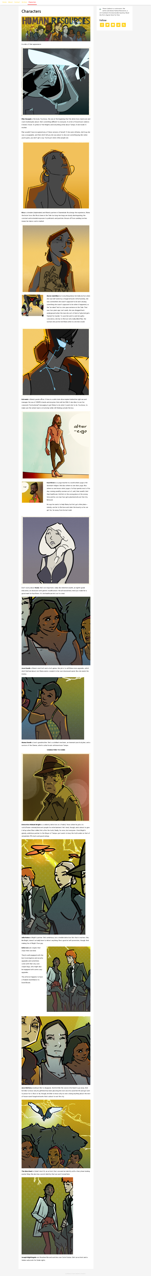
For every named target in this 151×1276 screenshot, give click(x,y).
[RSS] (124, 25)
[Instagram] (102, 25)
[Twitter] (107, 25)
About (10, 2)
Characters (32, 2)
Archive (24, 2)
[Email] (113, 25)
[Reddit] (118, 25)
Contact (17, 2)
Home (4, 2)
